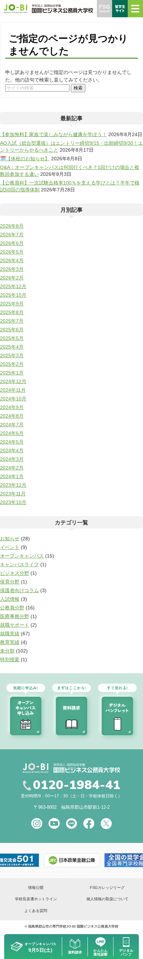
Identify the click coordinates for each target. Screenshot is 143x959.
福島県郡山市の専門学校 (47, 926)
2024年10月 (13, 398)
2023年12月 (13, 485)
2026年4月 (12, 260)
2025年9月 (12, 303)
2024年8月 (12, 416)
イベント (9, 547)
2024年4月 (12, 450)
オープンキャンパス (22, 556)
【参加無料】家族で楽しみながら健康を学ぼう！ (53, 134)
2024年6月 (12, 433)
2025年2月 (12, 364)
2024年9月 (12, 407)
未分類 (7, 651)
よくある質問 (35, 911)
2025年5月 (12, 338)
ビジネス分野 (14, 573)
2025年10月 (13, 295)
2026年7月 (12, 234)
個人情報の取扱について (107, 899)
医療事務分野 (14, 616)
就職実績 (9, 633)
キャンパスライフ (19, 564)
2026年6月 (12, 243)
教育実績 (9, 642)
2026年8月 (12, 226)
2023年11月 (13, 493)
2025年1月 (12, 373)
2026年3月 (12, 269)
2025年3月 (12, 355)
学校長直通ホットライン (36, 899)
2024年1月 (12, 476)
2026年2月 (12, 278)
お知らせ (9, 538)
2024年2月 (12, 468)
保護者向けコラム (19, 590)
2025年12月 (13, 286)
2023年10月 (13, 502)
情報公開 (35, 887)
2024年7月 (12, 424)
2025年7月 (12, 321)
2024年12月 (13, 381)
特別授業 (9, 659)
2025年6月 (12, 329)
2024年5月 (12, 442)
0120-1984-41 (76, 785)
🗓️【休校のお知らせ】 (25, 158)
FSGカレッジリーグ (107, 887)
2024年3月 (12, 459)
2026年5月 (12, 252)
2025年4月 (12, 347)
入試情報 (9, 599)
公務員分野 (12, 607)
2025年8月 (12, 312)
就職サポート (14, 625)
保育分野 (9, 582)
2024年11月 (13, 390)
